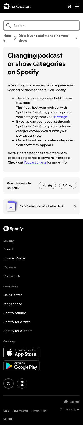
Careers (9, 267)
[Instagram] (22, 383)
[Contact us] (73, 206)
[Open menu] (77, 6)
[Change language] (69, 6)
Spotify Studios (14, 312)
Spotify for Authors (17, 330)
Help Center (12, 295)
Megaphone (12, 304)
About (8, 249)
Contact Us (11, 276)
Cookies (7, 419)
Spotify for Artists (16, 321)
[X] (8, 383)
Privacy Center (20, 410)
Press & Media (14, 258)
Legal (6, 410)
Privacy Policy (38, 410)
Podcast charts (35, 162)
